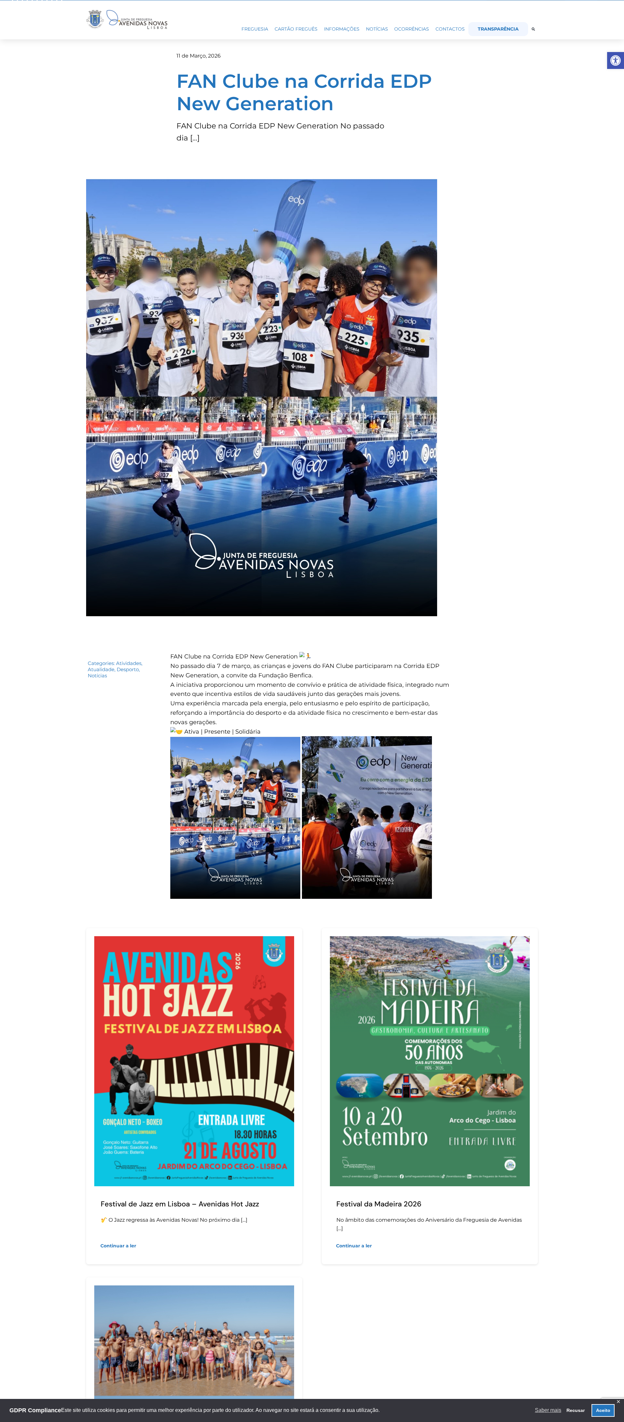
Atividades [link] (128, 663)
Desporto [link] (128, 669)
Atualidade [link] (101, 669)
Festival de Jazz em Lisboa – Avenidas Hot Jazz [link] (180, 1204)
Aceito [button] (603, 1410)
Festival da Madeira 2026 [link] (379, 1204)
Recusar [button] (575, 1410)
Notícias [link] (97, 675)
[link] (615, 60)
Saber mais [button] (548, 1410)
